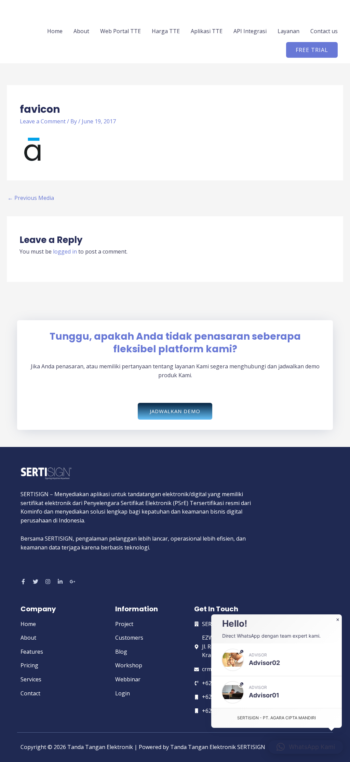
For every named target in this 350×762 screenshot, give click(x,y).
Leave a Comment (43, 121)
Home (55, 31)
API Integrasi (250, 31)
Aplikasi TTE (207, 31)
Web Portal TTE (120, 31)
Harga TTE (166, 31)
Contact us (324, 31)
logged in (65, 251)
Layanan (288, 31)
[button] (312, 50)
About (81, 31)
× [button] (337, 620)
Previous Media (31, 198)
